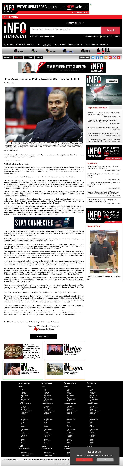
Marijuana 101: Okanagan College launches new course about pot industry (104, 113)
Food (22, 431)
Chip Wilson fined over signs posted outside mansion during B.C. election (102, 200)
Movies (23, 442)
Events (55, 44)
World (22, 401)
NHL (22, 425)
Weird (22, 402)
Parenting (24, 435)
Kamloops (8, 57)
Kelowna (18, 57)
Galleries (23, 406)
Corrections (24, 395)
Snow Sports (25, 412)
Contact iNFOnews (52, 460)
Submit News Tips (66, 460)
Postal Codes (25, 455)
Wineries (23, 413)
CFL (22, 416)
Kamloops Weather (25, 403)
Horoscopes (24, 433)
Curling (23, 418)
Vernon (39, 57)
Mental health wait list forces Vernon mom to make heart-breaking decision (102, 121)
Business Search (24, 448)
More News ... (44, 336)
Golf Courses (25, 408)
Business (23, 392)
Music (23, 444)
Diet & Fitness (25, 429)
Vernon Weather (92, 403)
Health (23, 432)
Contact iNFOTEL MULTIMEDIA (34, 460)
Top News (24, 398)
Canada (23, 393)
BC (22, 390)
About (87, 44)
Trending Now (25, 399)
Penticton (29, 57)
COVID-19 (20, 44)
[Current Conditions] (101, 37)
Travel (23, 436)
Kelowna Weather (47, 403)
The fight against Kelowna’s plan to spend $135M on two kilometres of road (104, 183)
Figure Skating (25, 419)
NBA (22, 422)
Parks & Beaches (26, 411)
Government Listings (27, 454)
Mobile (68, 464)
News (12, 44)
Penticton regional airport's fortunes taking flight (103, 128)
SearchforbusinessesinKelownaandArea (51, 29)
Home (5, 44)
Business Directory (75, 44)
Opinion (38, 44)
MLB (22, 421)
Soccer (23, 426)
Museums (24, 409)
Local (22, 389)
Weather (29, 44)
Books (23, 439)
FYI (22, 396)
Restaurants (24, 452)
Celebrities (24, 441)
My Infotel (104, 44)
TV (22, 445)
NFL (22, 423)
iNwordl (63, 44)
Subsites (94, 44)
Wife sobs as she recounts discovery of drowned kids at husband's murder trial (103, 167)
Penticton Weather (70, 403)
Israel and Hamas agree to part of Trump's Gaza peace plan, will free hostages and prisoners (103, 193)
